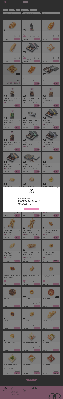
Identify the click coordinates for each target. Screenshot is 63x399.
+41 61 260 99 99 (21, 206)
